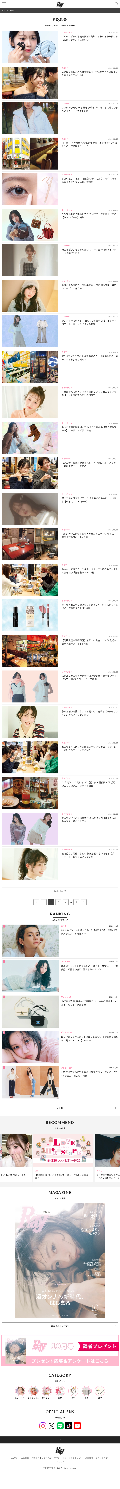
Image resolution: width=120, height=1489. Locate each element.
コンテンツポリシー (73, 1458)
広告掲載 (25, 1458)
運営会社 (89, 1458)
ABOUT (15, 1458)
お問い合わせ (101, 1458)
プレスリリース (59, 1461)
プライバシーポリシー (52, 1458)
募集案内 (35, 1458)
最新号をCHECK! (60, 1326)
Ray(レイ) (5, 11)
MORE (60, 1108)
